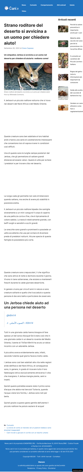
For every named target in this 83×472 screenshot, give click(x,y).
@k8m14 (11, 315)
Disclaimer (52, 468)
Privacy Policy (42, 468)
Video (24, 11)
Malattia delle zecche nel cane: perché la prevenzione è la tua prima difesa (76, 43)
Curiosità (33, 5)
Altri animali (61, 5)
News (24, 5)
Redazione (31, 468)
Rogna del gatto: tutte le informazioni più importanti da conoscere (76, 77)
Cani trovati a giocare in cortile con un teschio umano (27, 433)
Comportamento (47, 5)
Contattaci (56, 457)
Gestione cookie (77, 470)
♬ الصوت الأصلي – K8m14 (20, 323)
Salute (72, 5)
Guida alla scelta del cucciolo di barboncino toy (76, 93)
